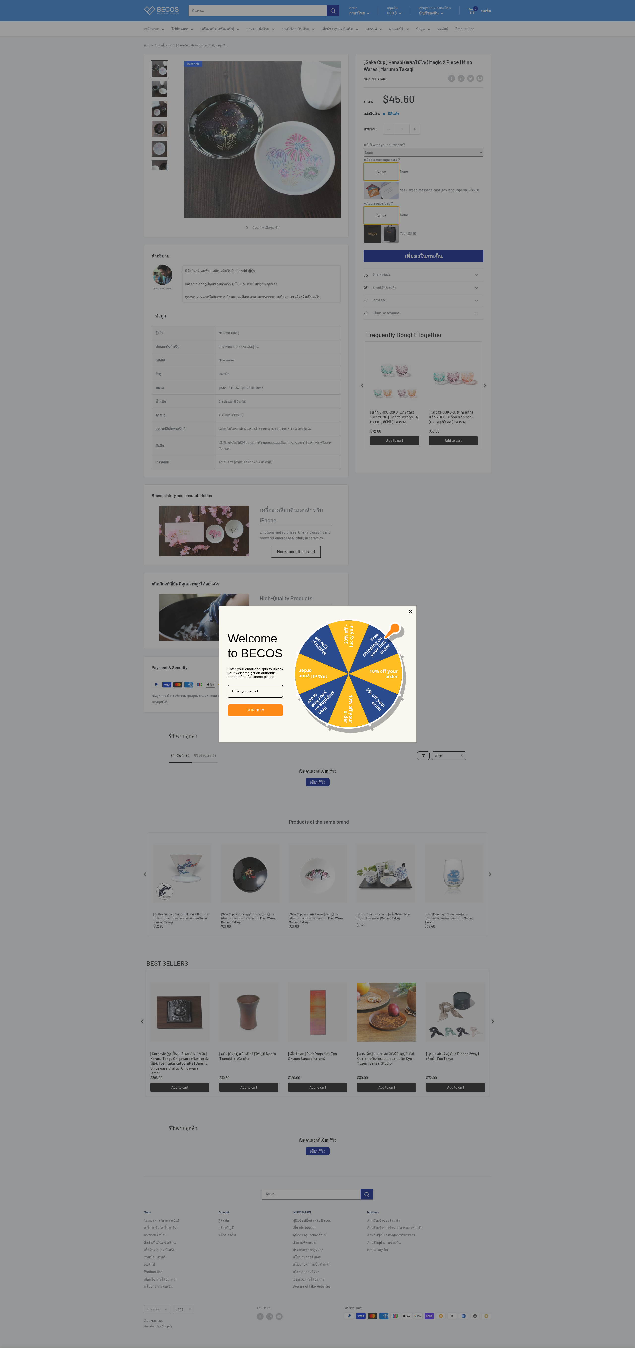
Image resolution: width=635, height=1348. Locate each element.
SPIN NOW (255, 710)
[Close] (410, 611)
